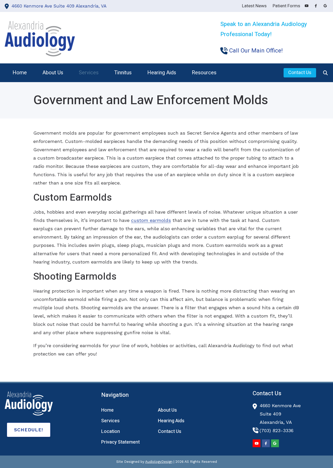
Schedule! (28, 429)
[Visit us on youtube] (306, 6)
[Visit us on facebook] (316, 6)
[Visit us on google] (325, 6)
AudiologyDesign (158, 462)
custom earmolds (151, 220)
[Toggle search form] (325, 72)
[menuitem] (20, 72)
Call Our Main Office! (256, 51)
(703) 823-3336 (276, 430)
